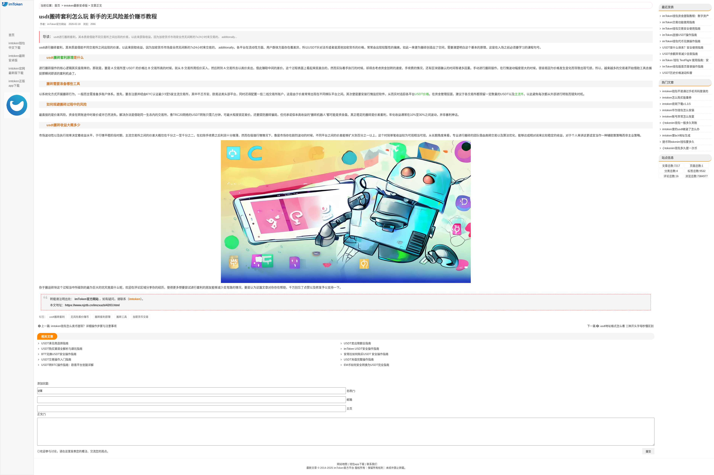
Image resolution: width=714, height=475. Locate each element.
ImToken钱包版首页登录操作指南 (682, 66)
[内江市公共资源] (17, 15)
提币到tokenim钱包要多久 (678, 141)
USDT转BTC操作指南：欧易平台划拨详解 (67, 364)
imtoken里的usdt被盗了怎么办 (680, 129)
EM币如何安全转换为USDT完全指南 (366, 364)
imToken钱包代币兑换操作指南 (681, 41)
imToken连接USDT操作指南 (679, 34)
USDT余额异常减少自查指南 (680, 53)
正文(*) (41, 414)
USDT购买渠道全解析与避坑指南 (61, 348)
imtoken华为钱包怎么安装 (678, 110)
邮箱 (349, 399)
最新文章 (311, 467)
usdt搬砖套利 (57, 316)
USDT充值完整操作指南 (359, 359)
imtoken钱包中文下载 (17, 45)
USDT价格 (422, 94)
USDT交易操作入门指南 (56, 359)
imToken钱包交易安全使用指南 (681, 28)
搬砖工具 (121, 316)
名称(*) (351, 390)
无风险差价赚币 (80, 316)
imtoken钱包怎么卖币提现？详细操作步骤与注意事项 (84, 326)
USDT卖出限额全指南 (357, 343)
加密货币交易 (140, 316)
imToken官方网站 (87, 299)
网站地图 (342, 464)
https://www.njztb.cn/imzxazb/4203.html (92, 305)
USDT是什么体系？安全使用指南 (682, 47)
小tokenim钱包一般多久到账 (679, 122)
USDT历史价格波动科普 (677, 72)
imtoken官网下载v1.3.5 (676, 103)
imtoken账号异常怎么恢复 (678, 116)
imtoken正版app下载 (17, 83)
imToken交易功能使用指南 (678, 22)
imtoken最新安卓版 (17, 58)
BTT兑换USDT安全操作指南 (58, 354)
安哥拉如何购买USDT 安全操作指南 (366, 354)
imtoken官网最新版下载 (17, 71)
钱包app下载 (357, 464)
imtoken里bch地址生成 (676, 135)
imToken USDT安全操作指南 (361, 348)
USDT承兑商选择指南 (54, 343)
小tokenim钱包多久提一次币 (679, 148)
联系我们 (372, 464)
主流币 (519, 94)
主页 (349, 408)
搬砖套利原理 (64, 57)
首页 (12, 35)
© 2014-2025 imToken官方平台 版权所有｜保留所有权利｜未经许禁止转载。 (362, 467)
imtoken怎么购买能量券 (677, 97)
